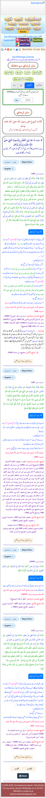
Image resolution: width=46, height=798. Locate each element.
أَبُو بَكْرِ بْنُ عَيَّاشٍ (24, 178)
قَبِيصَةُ (28, 387)
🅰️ (8, 49)
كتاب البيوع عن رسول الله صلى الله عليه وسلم (23, 123)
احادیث (19, 72)
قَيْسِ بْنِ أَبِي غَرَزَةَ (31, 183)
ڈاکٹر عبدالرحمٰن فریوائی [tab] (36, 232)
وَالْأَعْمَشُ (32, 203)
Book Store (27, 49)
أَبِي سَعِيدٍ (32, 391)
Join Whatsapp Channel (23, 56)
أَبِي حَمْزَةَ (11, 387)
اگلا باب (16, 769)
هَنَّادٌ (37, 178)
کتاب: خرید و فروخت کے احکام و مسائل (23, 130)
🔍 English (9, 169)
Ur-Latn (36, 49)
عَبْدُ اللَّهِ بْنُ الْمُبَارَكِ (17, 566)
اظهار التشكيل (11, 162)
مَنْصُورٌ (38, 203)
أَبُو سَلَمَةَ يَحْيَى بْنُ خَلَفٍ (31, 635)
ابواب (27, 72)
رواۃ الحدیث (8, 72)
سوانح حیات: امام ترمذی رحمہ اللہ (23, 79)
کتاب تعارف (37, 72)
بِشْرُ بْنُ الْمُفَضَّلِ (11, 635)
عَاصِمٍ (12, 178)
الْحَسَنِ (41, 391)
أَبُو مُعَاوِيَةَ (6, 212)
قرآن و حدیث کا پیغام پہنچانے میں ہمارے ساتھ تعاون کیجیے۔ (23, 60)
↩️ (2, 49)
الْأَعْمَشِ (38, 216)
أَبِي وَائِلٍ (41, 208)
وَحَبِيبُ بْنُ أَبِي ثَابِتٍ (21, 203)
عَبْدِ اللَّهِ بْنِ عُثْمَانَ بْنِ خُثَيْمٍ (34, 639)
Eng (43, 49)
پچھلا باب (29, 769)
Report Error (27, 162)
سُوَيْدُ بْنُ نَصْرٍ (34, 566)
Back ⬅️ (23, 776)
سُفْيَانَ (20, 387)
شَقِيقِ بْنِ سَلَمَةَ (26, 216)
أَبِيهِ (34, 644)
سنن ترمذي (23, 112)
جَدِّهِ (27, 644)
